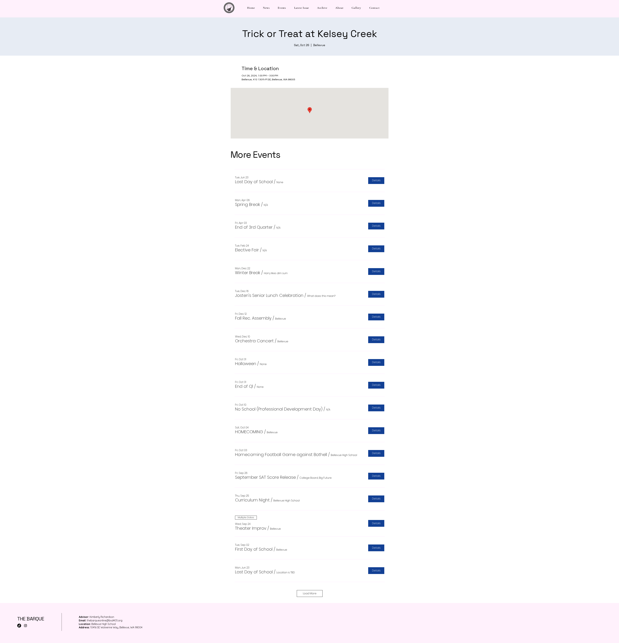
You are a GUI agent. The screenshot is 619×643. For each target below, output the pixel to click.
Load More (309, 593)
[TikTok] (19, 626)
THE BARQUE (30, 619)
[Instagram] (25, 626)
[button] (254, 182)
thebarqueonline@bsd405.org (104, 620)
